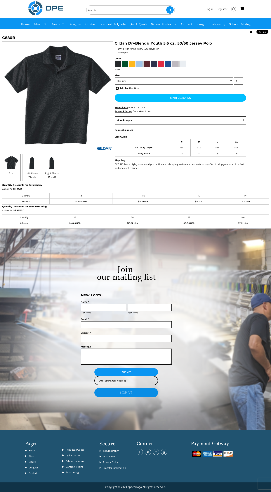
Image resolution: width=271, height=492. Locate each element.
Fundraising (72, 472)
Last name (133, 313)
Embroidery (121, 107)
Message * (86, 346)
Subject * (86, 332)
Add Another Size (129, 88)
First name (86, 313)
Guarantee (109, 456)
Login (209, 9)
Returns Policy (111, 450)
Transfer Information (114, 468)
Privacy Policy (110, 462)
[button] (40, 23)
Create (32, 461)
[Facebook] (140, 452)
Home (32, 450)
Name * (85, 302)
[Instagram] (156, 452)
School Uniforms (75, 461)
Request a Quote (75, 449)
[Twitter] (148, 452)
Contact (33, 473)
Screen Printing (123, 111)
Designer (33, 467)
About (32, 456)
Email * (85, 319)
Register (222, 9)
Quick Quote (73, 455)
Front (11, 173)
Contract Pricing (74, 466)
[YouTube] (164, 452)
